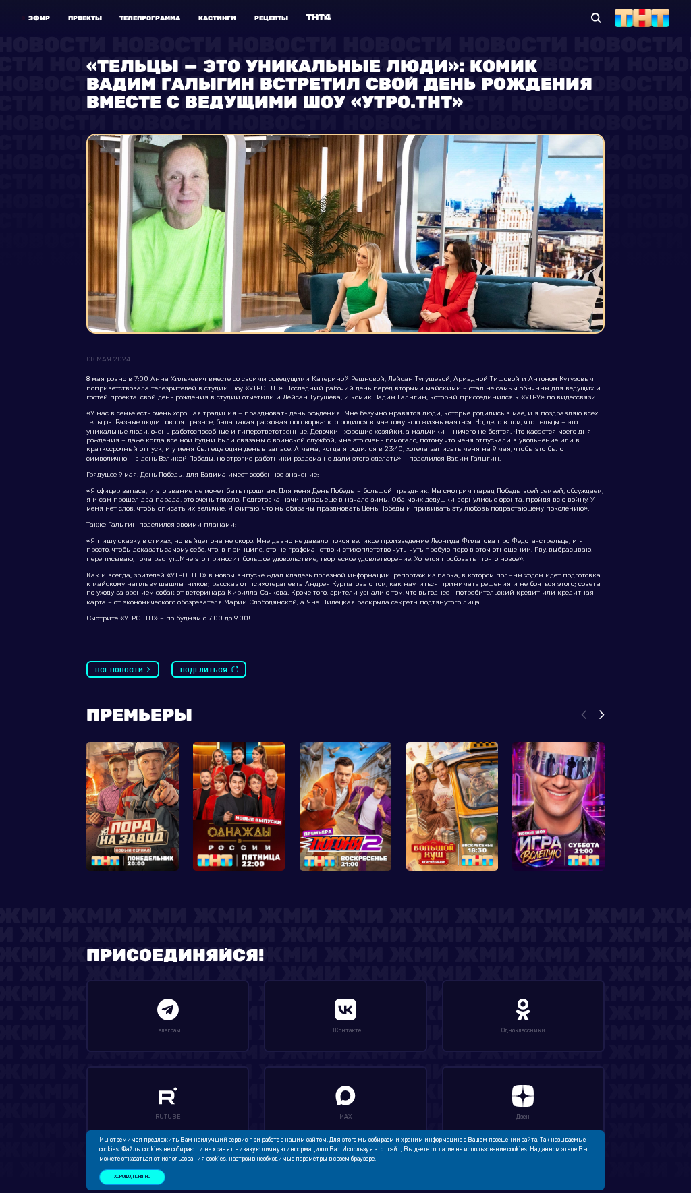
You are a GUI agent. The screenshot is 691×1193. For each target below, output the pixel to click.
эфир (39, 18)
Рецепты (271, 18)
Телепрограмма (149, 18)
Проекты (85, 18)
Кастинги (217, 18)
